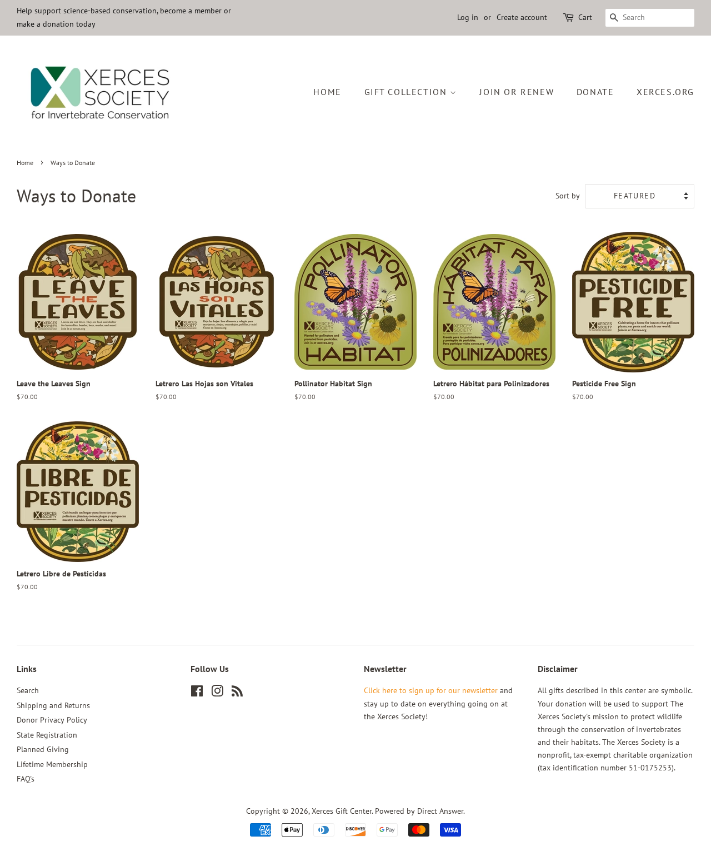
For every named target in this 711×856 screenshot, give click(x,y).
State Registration (47, 735)
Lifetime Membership (52, 764)
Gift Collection (407, 91)
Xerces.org (665, 91)
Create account (522, 17)
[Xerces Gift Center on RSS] (237, 693)
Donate (595, 91)
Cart (585, 17)
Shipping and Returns (53, 705)
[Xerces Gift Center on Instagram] (217, 693)
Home (327, 91)
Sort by (567, 195)
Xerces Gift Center (342, 811)
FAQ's (25, 779)
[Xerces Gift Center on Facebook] (197, 693)
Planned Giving (43, 749)
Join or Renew (516, 91)
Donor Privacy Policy (52, 720)
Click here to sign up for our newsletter (431, 690)
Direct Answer (440, 811)
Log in (467, 17)
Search (28, 690)
